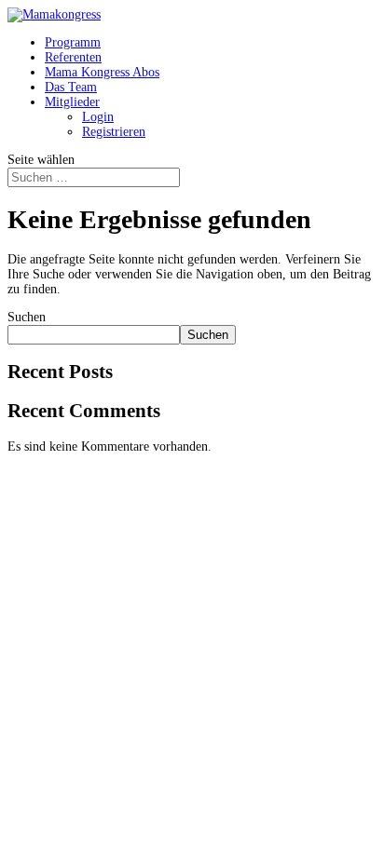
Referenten (73, 57)
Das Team (71, 87)
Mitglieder (72, 102)
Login (98, 117)
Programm (73, 42)
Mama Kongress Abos (102, 72)
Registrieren (113, 132)
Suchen (26, 317)
